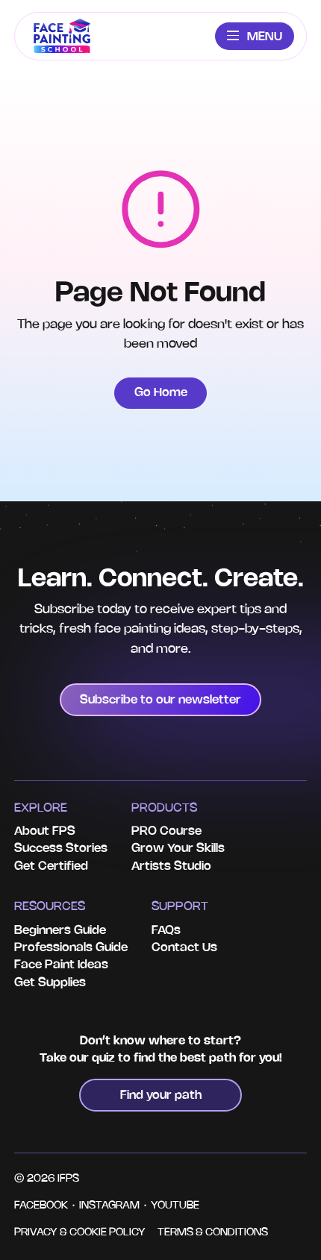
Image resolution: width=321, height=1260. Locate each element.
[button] (254, 36)
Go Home (160, 392)
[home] (62, 36)
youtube (175, 1206)
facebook (41, 1206)
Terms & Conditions (213, 1233)
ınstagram (109, 1206)
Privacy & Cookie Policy (80, 1233)
